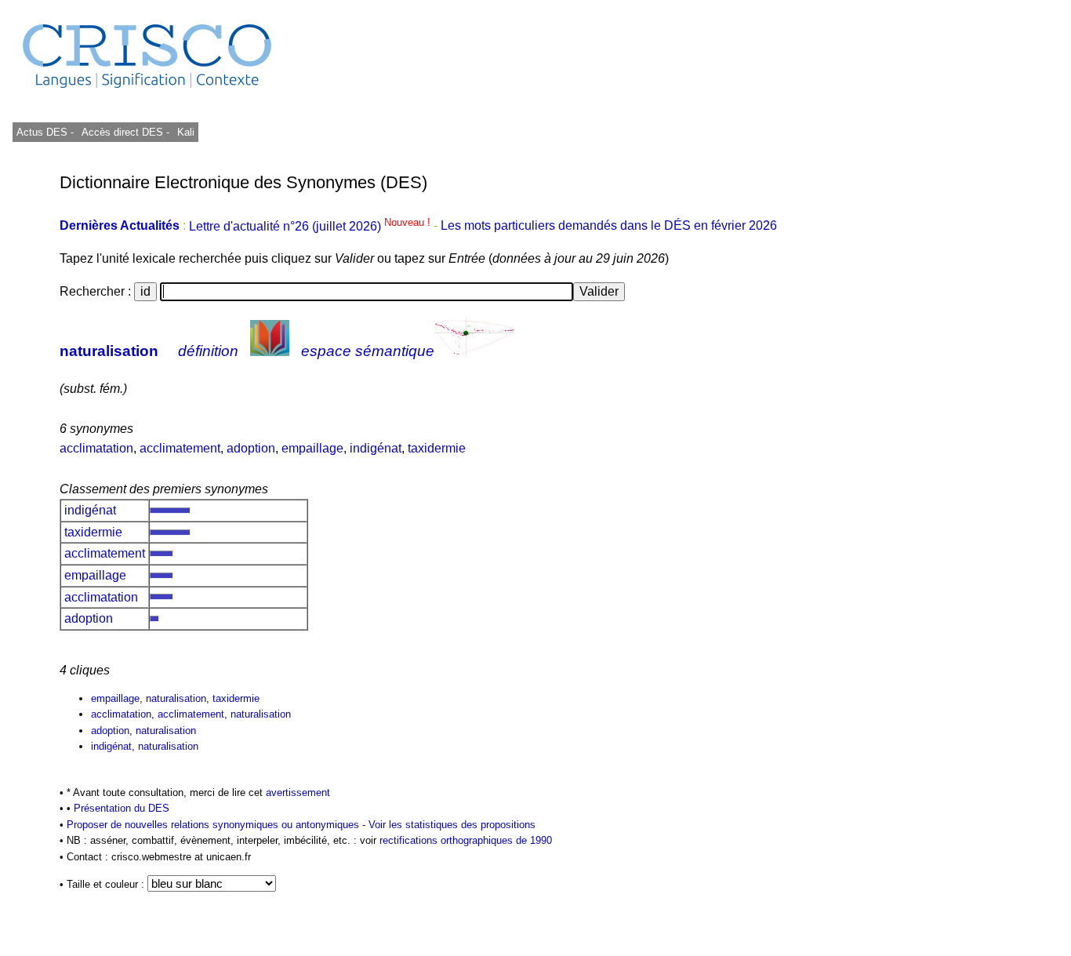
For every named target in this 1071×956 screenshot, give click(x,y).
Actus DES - (45, 132)
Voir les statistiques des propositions (452, 825)
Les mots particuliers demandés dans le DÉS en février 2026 (609, 226)
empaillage (312, 448)
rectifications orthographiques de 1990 (465, 840)
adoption (251, 448)
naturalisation (109, 351)
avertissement (298, 792)
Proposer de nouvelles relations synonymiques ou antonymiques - (217, 825)
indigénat (375, 448)
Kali (185, 132)
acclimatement (180, 448)
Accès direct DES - (125, 132)
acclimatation (96, 448)
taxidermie (437, 448)
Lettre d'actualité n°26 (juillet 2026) (311, 226)
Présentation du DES (121, 808)
